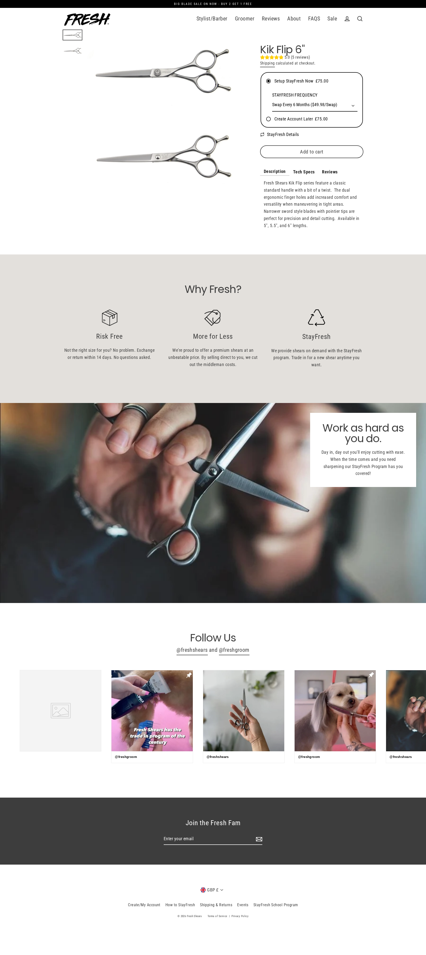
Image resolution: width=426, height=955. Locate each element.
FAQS (314, 19)
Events (242, 905)
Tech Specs (304, 171)
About (294, 19)
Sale (332, 19)
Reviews (271, 19)
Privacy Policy (239, 916)
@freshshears (192, 650)
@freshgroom (234, 650)
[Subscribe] (258, 839)
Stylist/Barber (212, 19)
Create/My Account (144, 905)
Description (275, 171)
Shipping (267, 63)
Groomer (244, 19)
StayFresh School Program (275, 905)
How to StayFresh (180, 905)
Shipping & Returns (216, 905)
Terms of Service (217, 916)
